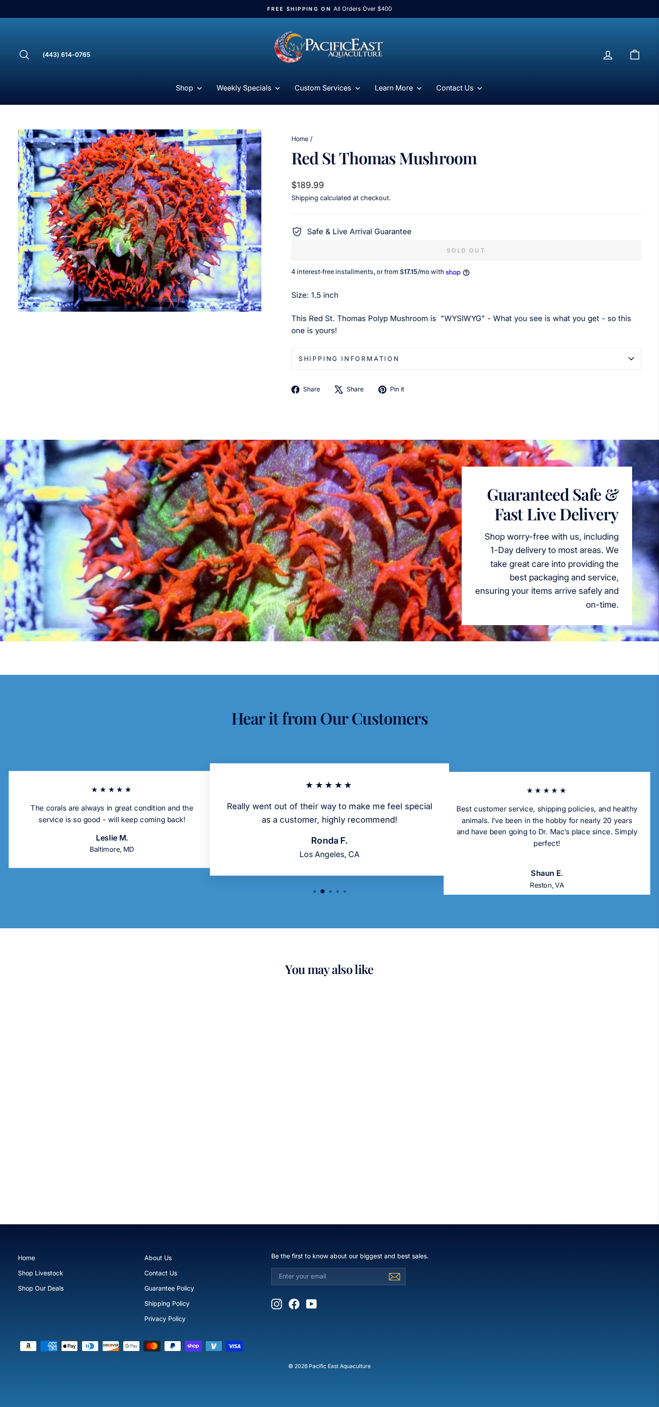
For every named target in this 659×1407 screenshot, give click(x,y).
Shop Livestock (40, 1273)
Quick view (92, 1137)
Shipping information (349, 358)
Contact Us (160, 1273)
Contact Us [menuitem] (454, 87)
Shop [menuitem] (184, 87)
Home (299, 138)
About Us (158, 1257)
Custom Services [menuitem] (323, 87)
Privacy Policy (165, 1318)
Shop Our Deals (41, 1288)
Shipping (304, 198)
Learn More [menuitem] (394, 87)
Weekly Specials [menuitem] (244, 87)
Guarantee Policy (169, 1288)
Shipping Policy (167, 1303)
